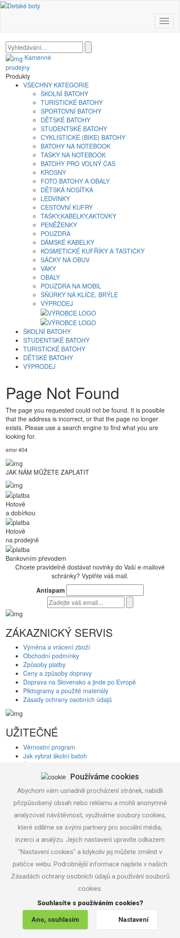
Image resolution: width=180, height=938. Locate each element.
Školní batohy (64, 93)
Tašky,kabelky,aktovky (78, 216)
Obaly (50, 277)
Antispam (50, 590)
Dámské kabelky (67, 242)
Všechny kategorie (56, 84)
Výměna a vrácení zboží (56, 647)
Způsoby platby (44, 664)
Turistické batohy (72, 102)
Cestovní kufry (67, 207)
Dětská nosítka (67, 189)
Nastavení (133, 920)
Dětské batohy (65, 119)
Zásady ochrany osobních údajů (67, 699)
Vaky (48, 268)
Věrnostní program (49, 747)
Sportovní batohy (71, 111)
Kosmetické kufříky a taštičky (93, 251)
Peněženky (59, 224)
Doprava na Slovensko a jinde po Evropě (79, 681)
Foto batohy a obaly (75, 181)
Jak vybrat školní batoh (55, 755)
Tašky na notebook (73, 154)
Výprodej (57, 303)
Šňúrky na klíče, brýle (79, 294)
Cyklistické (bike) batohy (83, 137)
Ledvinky (55, 198)
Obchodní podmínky (51, 655)
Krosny (53, 172)
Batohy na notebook (76, 146)
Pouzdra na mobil (71, 285)
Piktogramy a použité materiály (65, 690)
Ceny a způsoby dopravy (57, 673)
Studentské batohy (74, 128)
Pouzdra (55, 233)
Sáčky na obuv (65, 259)
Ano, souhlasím (55, 920)
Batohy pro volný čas (78, 163)
